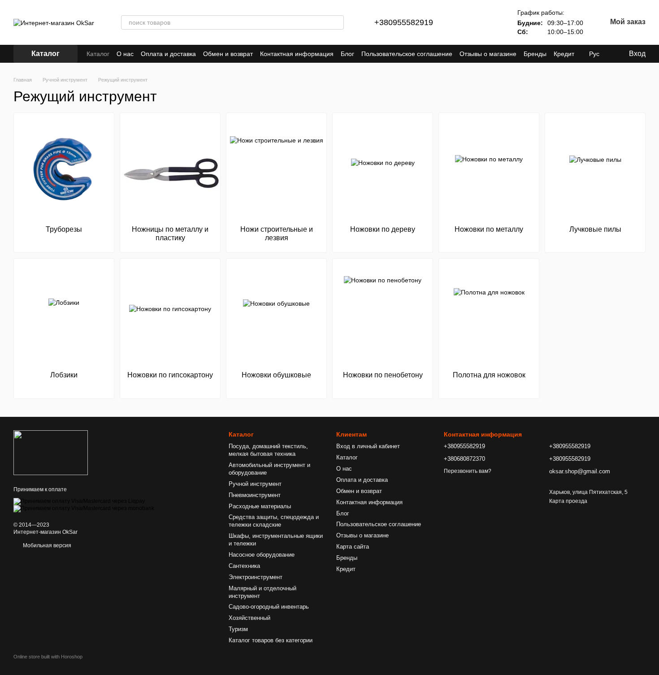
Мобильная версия (46, 545)
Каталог (98, 53)
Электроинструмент (255, 577)
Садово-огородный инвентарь (269, 606)
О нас (125, 53)
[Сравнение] (467, 22)
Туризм (238, 629)
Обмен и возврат (228, 53)
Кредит (564, 53)
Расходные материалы (260, 506)
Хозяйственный (249, 617)
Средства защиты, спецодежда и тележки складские (274, 521)
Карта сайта (352, 546)
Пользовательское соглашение (406, 53)
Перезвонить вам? (467, 471)
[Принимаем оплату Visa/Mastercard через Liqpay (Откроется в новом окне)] (79, 501)
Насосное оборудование (262, 554)
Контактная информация (297, 53)
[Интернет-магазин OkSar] (50, 452)
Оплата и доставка (168, 53)
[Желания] (490, 22)
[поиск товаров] (337, 22)
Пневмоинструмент (255, 495)
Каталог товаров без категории (270, 640)
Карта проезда (568, 501)
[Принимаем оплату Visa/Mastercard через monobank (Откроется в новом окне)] (83, 508)
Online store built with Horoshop (47, 656)
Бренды (535, 53)
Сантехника (244, 565)
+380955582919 (403, 22)
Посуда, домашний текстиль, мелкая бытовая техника (268, 450)
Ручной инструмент (255, 483)
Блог (347, 53)
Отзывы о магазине (488, 53)
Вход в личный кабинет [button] (368, 446)
